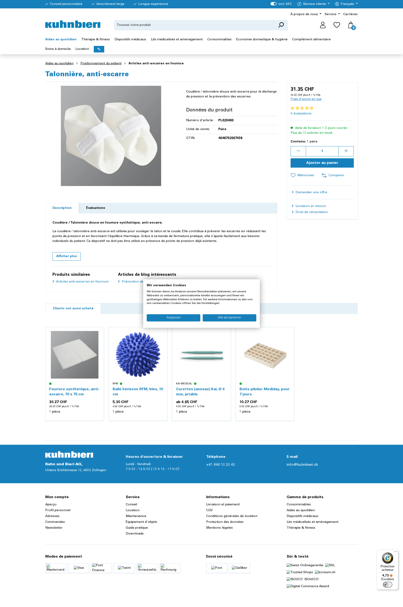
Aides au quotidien (301, 510)
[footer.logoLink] (69, 454)
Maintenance (136, 516)
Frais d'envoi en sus (306, 99)
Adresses (52, 516)
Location (132, 510)
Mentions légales (219, 528)
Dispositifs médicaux (302, 516)
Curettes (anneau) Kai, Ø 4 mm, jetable (200, 391)
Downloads (135, 533)
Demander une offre (311, 192)
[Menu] (395, 552)
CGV (209, 510)
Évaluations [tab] (95, 208)
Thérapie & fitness (301, 528)
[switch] (387, 584)
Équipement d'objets (141, 522)
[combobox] (194, 25)
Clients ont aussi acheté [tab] (73, 308)
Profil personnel (57, 510)
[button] (66, 256)
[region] (111, 136)
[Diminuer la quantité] (298, 151)
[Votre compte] (323, 25)
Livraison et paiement (223, 504)
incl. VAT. (281, 4)
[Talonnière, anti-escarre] (111, 136)
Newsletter (54, 528)
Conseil (131, 504)
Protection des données (224, 522)
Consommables (299, 504)
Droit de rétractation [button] (311, 212)
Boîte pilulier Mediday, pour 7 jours (265, 391)
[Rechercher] (281, 25)
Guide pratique (137, 528)
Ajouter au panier (322, 163)
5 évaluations (301, 113)
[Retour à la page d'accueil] (72, 24)
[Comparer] (98, 344)
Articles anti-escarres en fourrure (81, 281)
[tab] (62, 208)
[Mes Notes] (337, 25)
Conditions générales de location (231, 516)
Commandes (55, 522)
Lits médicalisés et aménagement (312, 522)
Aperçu (50, 504)
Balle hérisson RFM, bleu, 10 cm (138, 391)
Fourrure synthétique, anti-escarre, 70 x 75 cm (74, 391)
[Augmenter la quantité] (346, 151)
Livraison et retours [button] (310, 206)
